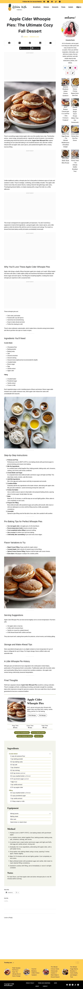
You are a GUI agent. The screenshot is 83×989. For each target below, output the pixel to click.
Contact (45, 986)
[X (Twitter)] (20, 43)
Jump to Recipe (26, 48)
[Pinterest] (52, 1)
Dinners (46, 7)
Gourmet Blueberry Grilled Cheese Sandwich (65, 91)
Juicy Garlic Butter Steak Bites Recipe (65, 161)
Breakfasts (37, 7)
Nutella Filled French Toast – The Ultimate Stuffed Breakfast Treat (75, 165)
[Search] (78, 7)
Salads (70, 7)
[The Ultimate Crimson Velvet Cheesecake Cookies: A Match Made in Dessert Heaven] (46, 972)
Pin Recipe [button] (42, 715)
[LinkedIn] (40, 43)
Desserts (55, 7)
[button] (50, 754)
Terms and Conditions (44, 983)
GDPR (55, 983)
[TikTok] (56, 1)
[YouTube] (59, 1)
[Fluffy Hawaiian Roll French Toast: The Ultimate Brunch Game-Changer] (7, 972)
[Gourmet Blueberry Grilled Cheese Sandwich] (26, 972)
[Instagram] (48, 1)
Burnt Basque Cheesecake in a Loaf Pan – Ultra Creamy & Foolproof (65, 113)
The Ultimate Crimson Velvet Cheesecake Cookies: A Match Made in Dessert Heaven (55, 972)
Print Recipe (36, 48)
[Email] (50, 43)
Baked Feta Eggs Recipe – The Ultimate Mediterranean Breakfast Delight (65, 140)
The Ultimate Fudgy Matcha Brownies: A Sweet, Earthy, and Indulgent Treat (74, 972)
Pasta (63, 7)
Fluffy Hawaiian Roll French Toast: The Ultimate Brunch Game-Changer (16, 972)
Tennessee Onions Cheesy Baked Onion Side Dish (75, 91)
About (37, 986)
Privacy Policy (30, 983)
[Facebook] (44, 1)
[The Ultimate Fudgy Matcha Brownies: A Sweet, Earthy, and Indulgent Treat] (65, 972)
